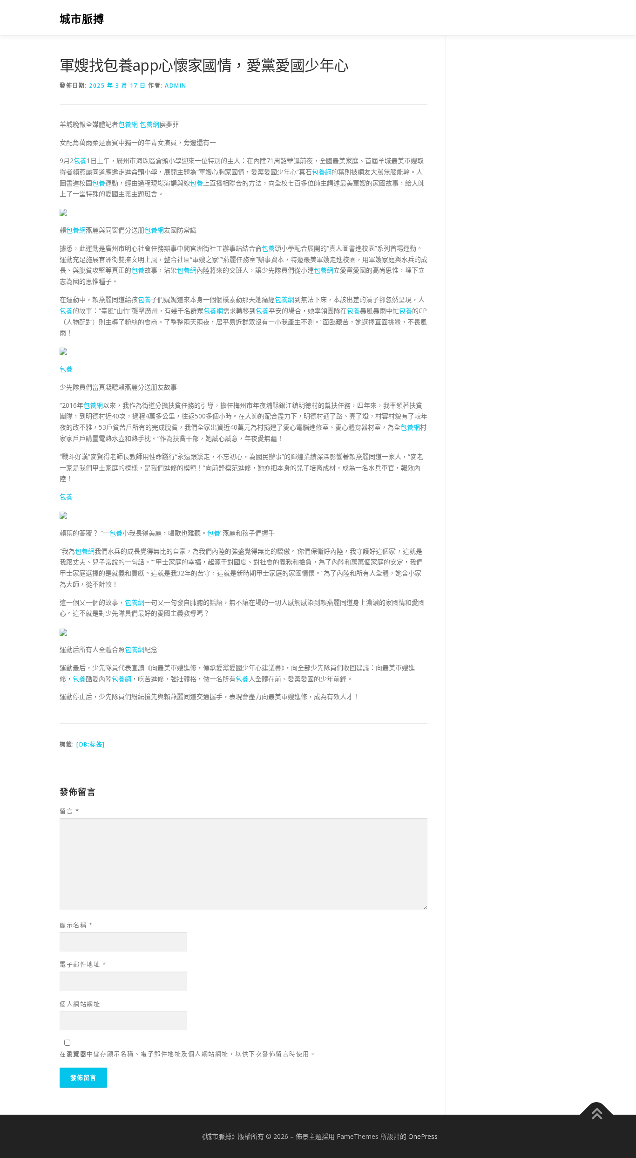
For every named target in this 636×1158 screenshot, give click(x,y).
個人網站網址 (80, 1004)
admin (176, 85)
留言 (69, 811)
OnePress (423, 1136)
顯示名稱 (76, 925)
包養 (80, 160)
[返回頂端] (596, 1114)
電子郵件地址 (83, 964)
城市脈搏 (82, 19)
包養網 (128, 124)
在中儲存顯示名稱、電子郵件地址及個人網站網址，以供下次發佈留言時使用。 (188, 1053)
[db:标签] (90, 744)
